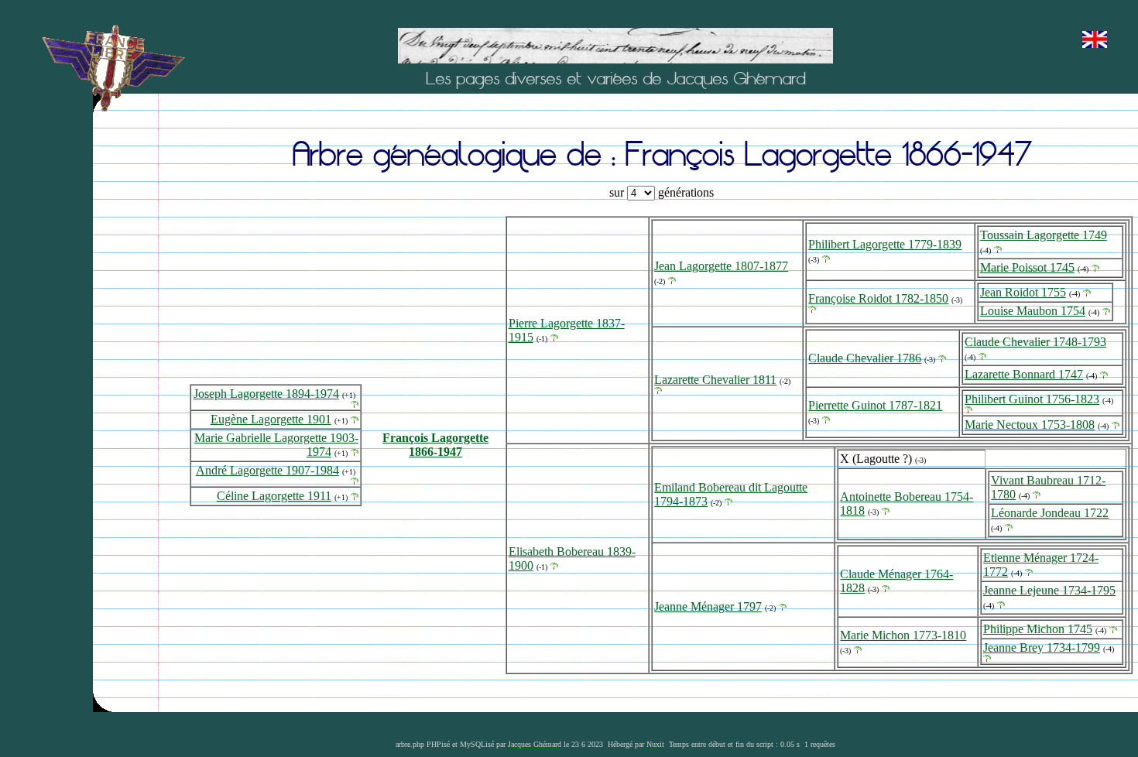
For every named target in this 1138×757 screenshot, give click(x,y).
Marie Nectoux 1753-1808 (1030, 424)
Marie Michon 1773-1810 (903, 635)
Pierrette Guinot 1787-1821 (875, 405)
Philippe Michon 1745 (1037, 628)
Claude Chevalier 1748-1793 (1035, 341)
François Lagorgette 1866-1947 (435, 444)
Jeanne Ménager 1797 (708, 606)
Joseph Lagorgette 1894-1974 (266, 393)
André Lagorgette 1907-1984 (267, 470)
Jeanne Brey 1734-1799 (1041, 647)
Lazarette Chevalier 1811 (715, 379)
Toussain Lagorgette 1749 (1043, 234)
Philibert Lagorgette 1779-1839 (884, 244)
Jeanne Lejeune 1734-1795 (1049, 590)
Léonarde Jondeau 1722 (1050, 512)
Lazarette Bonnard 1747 (1024, 374)
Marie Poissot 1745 (1027, 267)
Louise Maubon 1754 (1032, 310)
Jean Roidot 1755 (1023, 292)
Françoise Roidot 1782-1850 (878, 298)
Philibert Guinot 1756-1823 (1032, 399)
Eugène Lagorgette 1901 (271, 419)
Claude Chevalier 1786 (864, 358)
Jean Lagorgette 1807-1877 (721, 265)
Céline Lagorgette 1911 (274, 495)
